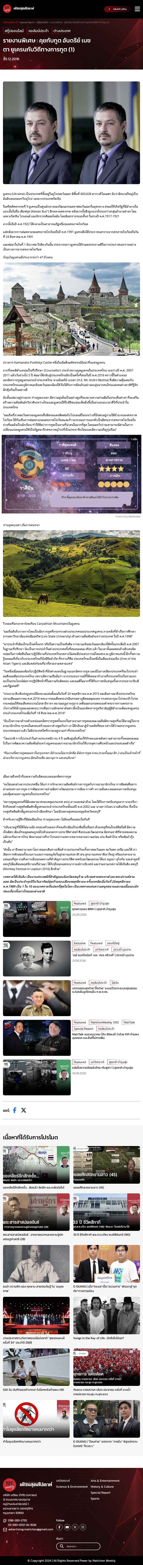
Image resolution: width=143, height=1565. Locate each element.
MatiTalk (129, 1022)
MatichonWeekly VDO (105, 1022)
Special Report (83, 1028)
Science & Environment (72, 1486)
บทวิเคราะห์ (101, 949)
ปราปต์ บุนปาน (122, 949)
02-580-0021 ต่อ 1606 (22, 1525)
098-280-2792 (17, 1520)
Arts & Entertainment (105, 1480)
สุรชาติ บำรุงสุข (100, 903)
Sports (95, 1498)
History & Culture (102, 1486)
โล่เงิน (115, 982)
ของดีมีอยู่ (113, 943)
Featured (80, 903)
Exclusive (80, 943)
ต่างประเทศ (62, 31)
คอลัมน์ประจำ (38, 31)
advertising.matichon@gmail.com (30, 1529)
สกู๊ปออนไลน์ (14, 31)
